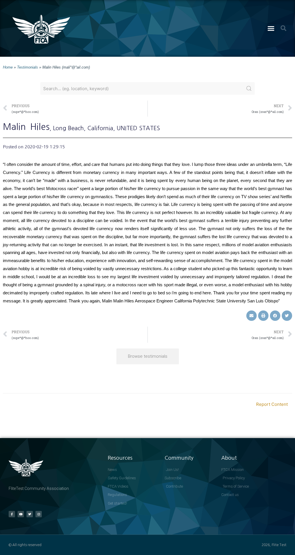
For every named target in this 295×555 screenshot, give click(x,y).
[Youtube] (21, 514)
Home (8, 67)
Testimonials (27, 67)
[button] (271, 28)
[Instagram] (38, 514)
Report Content (272, 404)
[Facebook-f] (12, 514)
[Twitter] (30, 514)
